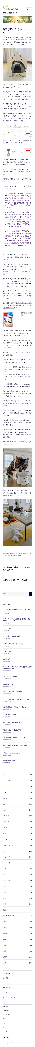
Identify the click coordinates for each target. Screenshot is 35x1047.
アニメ (5, 774)
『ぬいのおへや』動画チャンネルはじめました (17, 610)
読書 (4, 963)
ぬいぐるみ (6, 863)
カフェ (5, 827)
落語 (4, 951)
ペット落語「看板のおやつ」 (12, 722)
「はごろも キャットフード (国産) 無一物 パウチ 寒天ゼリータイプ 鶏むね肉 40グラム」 (17, 305)
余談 (4, 892)
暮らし (19, 555)
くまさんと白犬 (8, 651)
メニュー (29, 9)
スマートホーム (8, 845)
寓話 (4, 910)
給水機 (13, 422)
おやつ (24, 553)
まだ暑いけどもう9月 (9, 714)
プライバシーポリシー (9, 997)
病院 (4, 945)
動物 (14, 555)
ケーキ (5, 833)
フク (4, 874)
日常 (4, 927)
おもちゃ (6, 804)
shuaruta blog (10, 13)
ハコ (4, 555)
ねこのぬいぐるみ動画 (10, 676)
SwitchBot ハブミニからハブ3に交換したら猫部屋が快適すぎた (17, 667)
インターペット (8, 792)
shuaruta (5, 553)
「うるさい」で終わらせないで (12, 753)
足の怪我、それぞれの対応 (11, 636)
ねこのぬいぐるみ (8, 684)
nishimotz (6, 1015)
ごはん (28, 553)
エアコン (6, 798)
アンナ (20, 553)
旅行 (4, 921)
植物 (4, 939)
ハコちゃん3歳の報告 (9, 37)
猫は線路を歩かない (9, 760)
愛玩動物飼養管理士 (9, 916)
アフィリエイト (8, 780)
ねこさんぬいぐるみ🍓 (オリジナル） (14, 644)
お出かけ (6, 815)
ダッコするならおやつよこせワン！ (14, 737)
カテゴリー (6, 992)
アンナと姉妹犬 (8, 628)
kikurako (6, 1010)
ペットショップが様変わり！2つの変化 (15, 745)
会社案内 (5, 1006)
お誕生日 (6, 821)
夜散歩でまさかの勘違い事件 (12, 730)
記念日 (5, 957)
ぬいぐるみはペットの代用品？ (12, 691)
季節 (16, 555)
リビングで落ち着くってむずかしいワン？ (16, 699)
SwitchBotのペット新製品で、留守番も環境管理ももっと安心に (16, 620)
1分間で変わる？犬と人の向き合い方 (14, 707)
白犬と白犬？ (7, 659)
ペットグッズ (8, 555)
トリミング (6, 857)
